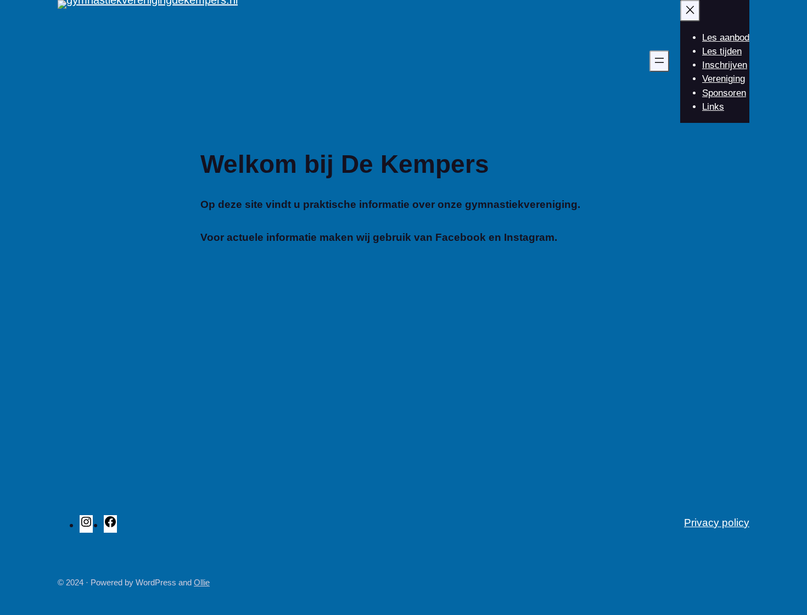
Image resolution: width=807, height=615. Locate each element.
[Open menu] (659, 61)
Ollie (202, 582)
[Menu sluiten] (690, 10)
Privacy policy (716, 522)
